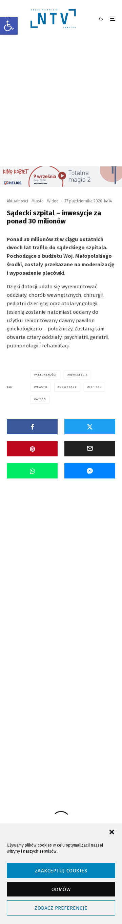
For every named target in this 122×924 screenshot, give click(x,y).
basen (74, 716)
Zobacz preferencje (61, 908)
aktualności (46, 374)
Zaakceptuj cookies (61, 871)
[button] (9, 26)
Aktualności (17, 201)
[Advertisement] (61, 102)
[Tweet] (89, 426)
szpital (95, 386)
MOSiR (95, 728)
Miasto (38, 201)
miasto (41, 386)
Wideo (53, 201)
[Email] (89, 448)
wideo (41, 399)
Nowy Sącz (67, 386)
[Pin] (32, 448)
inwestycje (78, 374)
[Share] (32, 426)
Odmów (61, 889)
